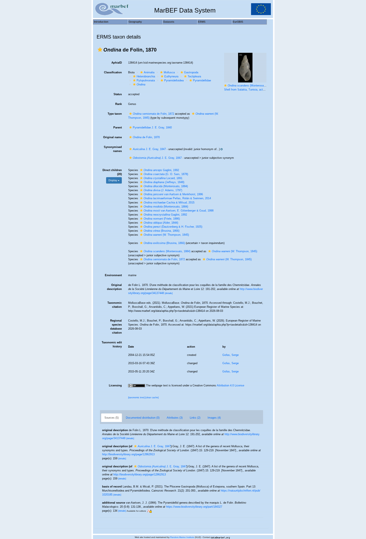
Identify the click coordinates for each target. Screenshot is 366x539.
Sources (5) (111, 417)
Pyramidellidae (202, 80)
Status (118, 94)
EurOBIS (238, 21)
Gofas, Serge (230, 355)
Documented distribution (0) (142, 417)
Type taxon (115, 113)
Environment (113, 275)
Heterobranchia (146, 76)
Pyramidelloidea (174, 80)
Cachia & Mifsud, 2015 (169, 202)
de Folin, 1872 (153, 113)
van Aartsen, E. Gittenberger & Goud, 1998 (179, 210)
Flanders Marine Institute (182, 537)
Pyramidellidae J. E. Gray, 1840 (152, 127)
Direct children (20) (112, 172)
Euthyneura (171, 76)
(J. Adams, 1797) (163, 190)
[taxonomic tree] (136, 397)
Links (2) (195, 417)
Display (113, 180)
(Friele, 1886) (162, 218)
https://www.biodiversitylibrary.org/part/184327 (194, 506)
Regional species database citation (116, 326)
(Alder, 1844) (161, 222)
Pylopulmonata (146, 80)
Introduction (101, 21)
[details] (169, 293)
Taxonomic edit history (112, 344)
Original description (114, 287)
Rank (118, 104)
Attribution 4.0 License (230, 385)
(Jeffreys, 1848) (164, 182)
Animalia (149, 72)
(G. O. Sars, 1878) (166, 174)
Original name (112, 137)
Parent (117, 127)
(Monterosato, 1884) (166, 186)
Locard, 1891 (163, 178)
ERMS (201, 21)
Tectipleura (194, 76)
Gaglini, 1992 (161, 170)
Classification (113, 72)
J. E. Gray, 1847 (149, 149)
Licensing (115, 385)
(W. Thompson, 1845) (166, 234)
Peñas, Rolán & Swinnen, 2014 (177, 198)
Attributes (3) (175, 417)
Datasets (168, 21)
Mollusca (169, 72)
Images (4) (214, 417)
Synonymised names (113, 149)
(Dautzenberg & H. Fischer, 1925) (173, 226)
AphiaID (116, 62)
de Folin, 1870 (146, 137)
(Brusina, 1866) (161, 230)
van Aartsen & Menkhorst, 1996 (173, 194)
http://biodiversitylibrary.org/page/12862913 (128, 454)
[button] (100, 49)
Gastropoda (191, 72)
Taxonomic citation (114, 304)
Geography (135, 21)
